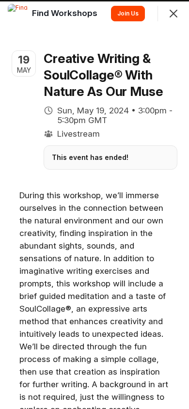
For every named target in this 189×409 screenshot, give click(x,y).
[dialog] (94, 204)
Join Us (128, 13)
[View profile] (17, 13)
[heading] (65, 13)
